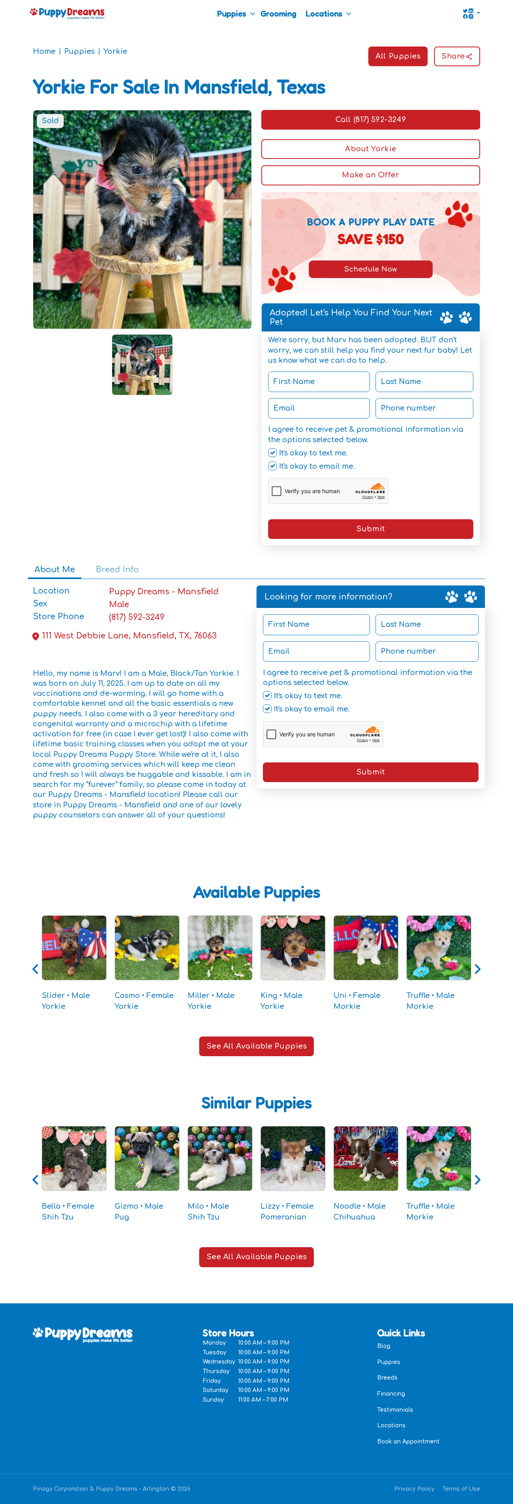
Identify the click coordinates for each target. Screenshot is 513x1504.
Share (453, 56)
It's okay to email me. (316, 466)
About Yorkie (370, 149)
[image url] (67, 12)
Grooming (278, 13)
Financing (391, 1394)
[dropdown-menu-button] (252, 13)
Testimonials (395, 1410)
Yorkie (115, 51)
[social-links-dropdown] (471, 14)
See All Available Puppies (256, 1046)
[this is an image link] (83, 1334)
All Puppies (398, 56)
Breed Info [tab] (117, 569)
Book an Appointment (408, 1442)
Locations (324, 13)
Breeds (387, 1378)
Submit (370, 529)
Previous (36, 969)
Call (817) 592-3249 (370, 120)
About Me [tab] (54, 569)
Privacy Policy (414, 1489)
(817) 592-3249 (137, 617)
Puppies (231, 13)
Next (477, 969)
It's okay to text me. (312, 453)
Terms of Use (461, 1489)
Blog (383, 1346)
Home (44, 51)
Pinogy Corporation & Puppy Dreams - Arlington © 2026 (111, 1489)
